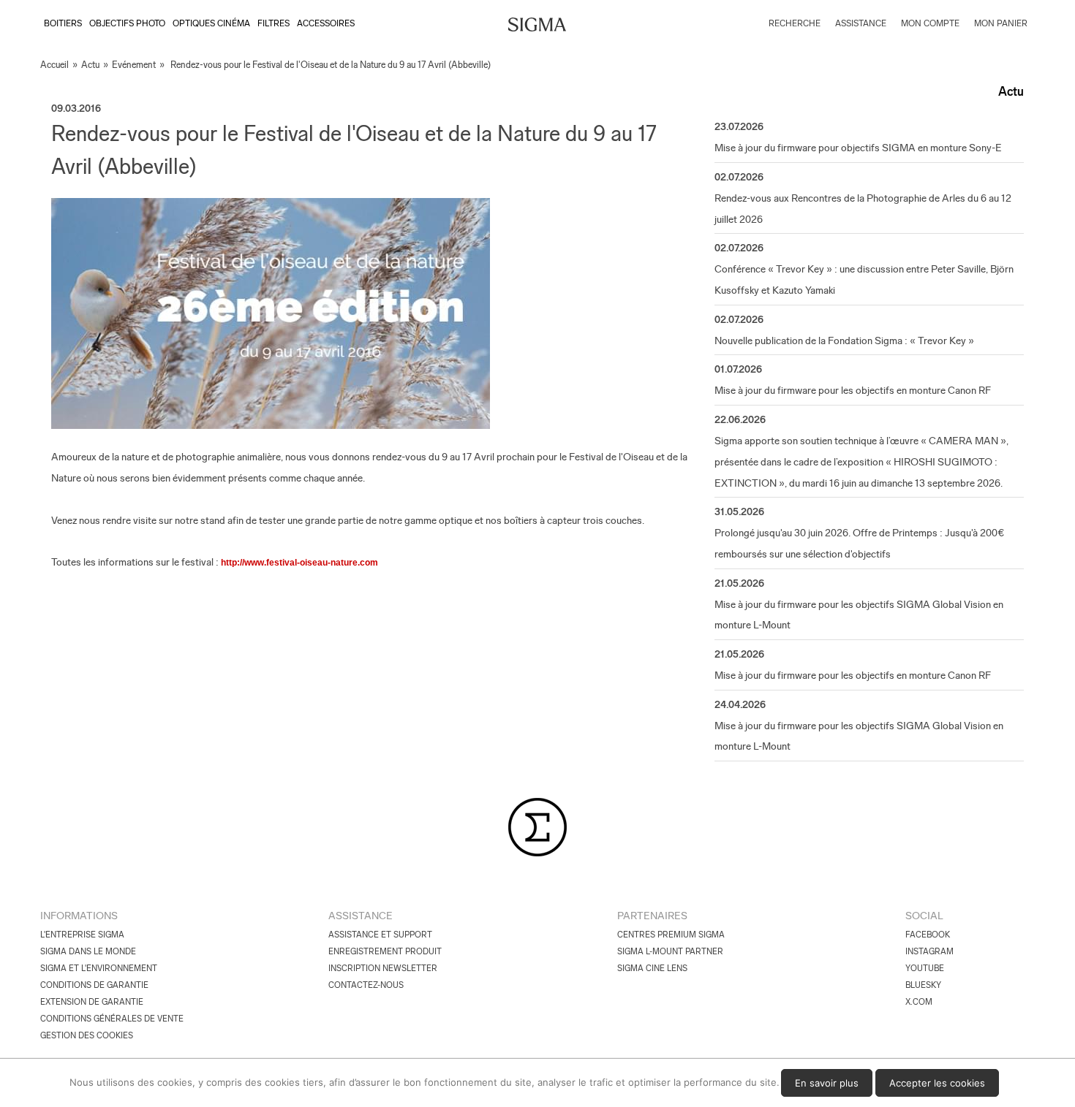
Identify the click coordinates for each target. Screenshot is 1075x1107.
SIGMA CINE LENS (652, 968)
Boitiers (63, 23)
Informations (79, 915)
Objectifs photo (127, 23)
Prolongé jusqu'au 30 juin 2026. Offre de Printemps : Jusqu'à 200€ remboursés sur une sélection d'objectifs (859, 543)
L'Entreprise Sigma (82, 934)
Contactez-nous (366, 985)
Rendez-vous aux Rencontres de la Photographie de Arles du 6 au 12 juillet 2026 (862, 208)
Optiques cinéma (211, 23)
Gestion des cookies (86, 1035)
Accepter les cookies (937, 1083)
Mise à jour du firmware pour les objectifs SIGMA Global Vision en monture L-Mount (858, 615)
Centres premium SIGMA (671, 934)
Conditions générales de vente (112, 1018)
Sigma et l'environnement (98, 968)
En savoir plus (827, 1083)
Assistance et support (380, 934)
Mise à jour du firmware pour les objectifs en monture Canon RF (852, 390)
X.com (918, 1002)
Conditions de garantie (94, 985)
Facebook (927, 934)
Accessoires (326, 23)
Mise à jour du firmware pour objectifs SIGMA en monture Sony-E (858, 147)
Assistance (360, 915)
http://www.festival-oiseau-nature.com (299, 563)
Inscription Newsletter (382, 968)
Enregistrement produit (385, 951)
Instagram (929, 951)
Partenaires (652, 915)
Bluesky (923, 985)
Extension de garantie (91, 1002)
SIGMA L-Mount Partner (670, 951)
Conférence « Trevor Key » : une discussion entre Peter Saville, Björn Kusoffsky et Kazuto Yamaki (864, 279)
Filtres (273, 23)
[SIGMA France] (537, 26)
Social (924, 915)
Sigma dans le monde (88, 951)
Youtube (924, 968)
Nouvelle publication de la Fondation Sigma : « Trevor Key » (844, 340)
